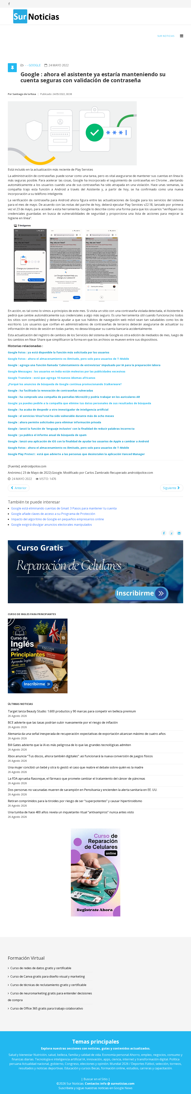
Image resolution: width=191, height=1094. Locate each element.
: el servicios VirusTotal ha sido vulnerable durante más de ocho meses (61, 416)
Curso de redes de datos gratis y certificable (40, 968)
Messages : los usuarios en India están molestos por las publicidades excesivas (66, 371)
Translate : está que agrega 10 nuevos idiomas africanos (51, 378)
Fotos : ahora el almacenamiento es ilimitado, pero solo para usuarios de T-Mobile (68, 447)
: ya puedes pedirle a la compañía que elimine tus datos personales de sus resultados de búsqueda (79, 403)
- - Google (33, 65)
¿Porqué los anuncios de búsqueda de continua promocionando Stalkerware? (65, 384)
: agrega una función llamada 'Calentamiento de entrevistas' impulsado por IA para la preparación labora (84, 365)
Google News (123, 1088)
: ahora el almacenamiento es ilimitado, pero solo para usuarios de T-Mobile (68, 358)
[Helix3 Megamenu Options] (181, 36)
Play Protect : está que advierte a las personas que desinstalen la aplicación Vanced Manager (76, 454)
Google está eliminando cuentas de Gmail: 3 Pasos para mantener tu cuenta (64, 508)
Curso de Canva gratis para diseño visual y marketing (47, 976)
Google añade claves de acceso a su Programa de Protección (53, 514)
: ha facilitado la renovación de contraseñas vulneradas (50, 390)
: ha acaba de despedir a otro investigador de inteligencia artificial (58, 409)
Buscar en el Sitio (96, 1079)
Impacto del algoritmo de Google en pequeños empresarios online (57, 519)
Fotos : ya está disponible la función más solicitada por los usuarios (58, 352)
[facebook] (9, 4)
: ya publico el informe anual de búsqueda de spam (47, 435)
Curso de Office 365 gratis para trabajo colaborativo (46, 1008)
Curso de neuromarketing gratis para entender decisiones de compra (50, 996)
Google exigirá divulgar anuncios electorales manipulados (51, 525)
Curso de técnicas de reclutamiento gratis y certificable (48, 985)
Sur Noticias (165, 36)
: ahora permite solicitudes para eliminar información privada (54, 422)
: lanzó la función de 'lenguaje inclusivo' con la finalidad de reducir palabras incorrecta (71, 428)
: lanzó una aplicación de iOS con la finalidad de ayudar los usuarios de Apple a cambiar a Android (78, 441)
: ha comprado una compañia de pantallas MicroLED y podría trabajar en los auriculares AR (74, 397)
